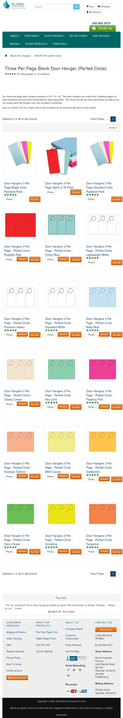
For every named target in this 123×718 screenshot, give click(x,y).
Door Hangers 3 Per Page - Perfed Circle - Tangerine (100, 539)
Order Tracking (14, 638)
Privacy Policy (13, 657)
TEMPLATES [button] (59, 43)
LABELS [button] (14, 35)
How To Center (14, 664)
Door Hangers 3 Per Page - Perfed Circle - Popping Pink (100, 395)
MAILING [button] (14, 43)
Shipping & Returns (16, 632)
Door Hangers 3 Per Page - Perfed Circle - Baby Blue (100, 323)
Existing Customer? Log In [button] (19, 677)
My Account (95, 11)
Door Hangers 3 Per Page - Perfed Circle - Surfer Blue (59, 250)
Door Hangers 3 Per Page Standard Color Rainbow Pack (99, 187)
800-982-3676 (101, 23)
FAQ (8, 644)
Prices (9, 199)
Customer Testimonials (72, 637)
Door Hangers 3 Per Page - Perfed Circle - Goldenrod (100, 467)
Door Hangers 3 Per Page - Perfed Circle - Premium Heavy (18, 323)
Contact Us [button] (107, 629)
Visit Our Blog (72, 651)
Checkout (105, 6)
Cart (91, 6)
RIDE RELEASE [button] (101, 35)
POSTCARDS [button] (31, 35)
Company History (74, 628)
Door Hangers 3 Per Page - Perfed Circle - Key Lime (59, 395)
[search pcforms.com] (76, 6)
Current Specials (44, 651)
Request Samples (15, 651)
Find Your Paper (26, 107)
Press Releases (73, 644)
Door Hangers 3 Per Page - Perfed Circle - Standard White (59, 323)
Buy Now (35, 199)
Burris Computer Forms (74, 701)
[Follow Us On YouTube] (74, 669)
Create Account (14, 670)
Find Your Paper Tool (46, 632)
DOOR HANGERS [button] (54, 35)
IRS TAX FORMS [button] (77, 35)
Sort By (112, 127)
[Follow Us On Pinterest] (80, 669)
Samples (22, 259)
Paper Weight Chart (46, 638)
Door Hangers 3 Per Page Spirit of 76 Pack (59, 185)
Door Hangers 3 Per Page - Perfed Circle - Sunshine (59, 539)
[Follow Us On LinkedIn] (69, 675)
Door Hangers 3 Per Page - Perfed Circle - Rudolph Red (18, 250)
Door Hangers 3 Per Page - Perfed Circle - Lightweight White (100, 250)
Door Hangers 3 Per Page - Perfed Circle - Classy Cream (18, 395)
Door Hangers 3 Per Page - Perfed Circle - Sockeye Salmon (18, 467)
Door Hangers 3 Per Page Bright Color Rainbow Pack (17, 187)
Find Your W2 (43, 644)
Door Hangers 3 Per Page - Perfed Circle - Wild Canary (59, 467)
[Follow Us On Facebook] (68, 669)
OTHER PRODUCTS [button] (35, 43)
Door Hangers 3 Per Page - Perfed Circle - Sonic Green (18, 539)
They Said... (61, 597)
